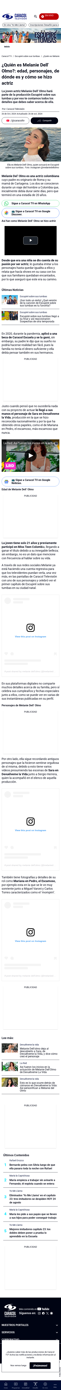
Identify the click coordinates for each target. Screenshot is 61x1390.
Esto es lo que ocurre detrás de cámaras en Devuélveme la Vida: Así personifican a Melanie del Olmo (38, 1086)
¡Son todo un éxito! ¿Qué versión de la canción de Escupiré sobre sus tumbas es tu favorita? (38, 303)
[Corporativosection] (56, 1340)
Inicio (7, 46)
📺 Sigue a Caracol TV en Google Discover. (31, 213)
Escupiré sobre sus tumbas (27, 56)
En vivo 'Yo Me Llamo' (14, 25)
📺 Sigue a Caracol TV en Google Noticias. (31, 481)
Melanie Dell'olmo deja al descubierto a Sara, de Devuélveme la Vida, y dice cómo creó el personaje (38, 1052)
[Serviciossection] (56, 1332)
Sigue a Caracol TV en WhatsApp (31, 203)
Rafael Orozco (16, 1160)
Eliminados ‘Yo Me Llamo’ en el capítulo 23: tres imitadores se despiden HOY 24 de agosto (32, 1199)
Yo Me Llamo (15, 1191)
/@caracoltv (18, 120)
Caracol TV (7, 56)
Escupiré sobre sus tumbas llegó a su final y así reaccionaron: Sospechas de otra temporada (39, 319)
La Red (23, 1063)
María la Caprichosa (19, 1175)
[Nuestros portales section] (56, 1325)
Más (55, 1387)
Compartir (47, 120)
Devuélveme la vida (29, 1044)
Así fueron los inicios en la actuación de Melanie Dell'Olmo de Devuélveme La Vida (38, 1069)
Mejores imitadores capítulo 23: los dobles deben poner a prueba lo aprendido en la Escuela (29, 1233)
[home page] (14, 16)
